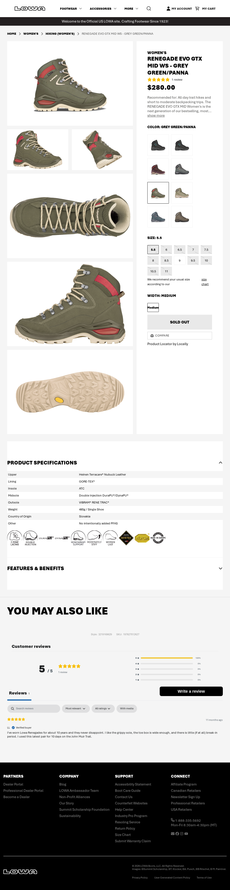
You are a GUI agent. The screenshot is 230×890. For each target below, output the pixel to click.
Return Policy (125, 828)
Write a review (191, 691)
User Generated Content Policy (172, 877)
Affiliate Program (184, 784)
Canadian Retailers (186, 790)
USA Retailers (181, 809)
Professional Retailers (188, 803)
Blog (62, 784)
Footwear (68, 9)
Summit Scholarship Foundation (84, 809)
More (128, 9)
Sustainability (70, 816)
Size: (154, 238)
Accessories (100, 9)
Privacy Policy (140, 877)
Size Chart (123, 835)
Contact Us (124, 797)
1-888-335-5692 (188, 820)
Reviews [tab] (19, 693)
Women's (31, 34)
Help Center (124, 809)
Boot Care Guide (127, 790)
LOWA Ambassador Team (79, 790)
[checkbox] (127, 709)
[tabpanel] (115, 733)
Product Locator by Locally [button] (167, 344)
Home (11, 34)
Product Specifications (42, 462)
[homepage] (30, 9)
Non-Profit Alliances (74, 797)
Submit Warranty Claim (133, 841)
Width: (161, 296)
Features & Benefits (35, 568)
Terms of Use (204, 877)
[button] (168, 658)
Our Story (66, 803)
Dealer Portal (13, 784)
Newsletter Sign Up (185, 797)
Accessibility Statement (133, 784)
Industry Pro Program (131, 816)
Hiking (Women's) (60, 34)
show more (156, 115)
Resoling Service (127, 822)
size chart (205, 282)
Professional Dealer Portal (23, 790)
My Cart (208, 9)
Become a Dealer (16, 797)
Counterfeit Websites (131, 803)
